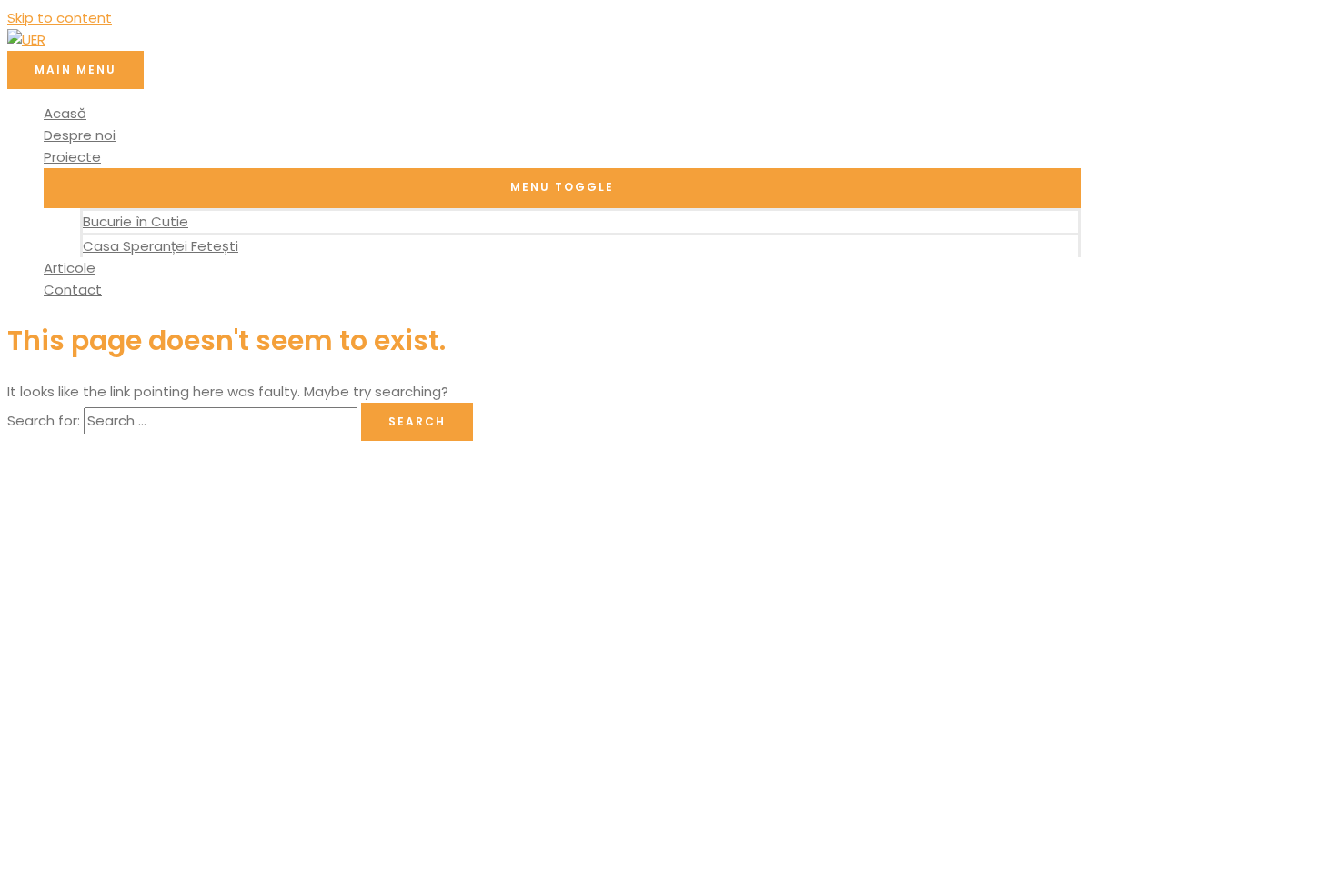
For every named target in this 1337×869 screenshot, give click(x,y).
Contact (73, 289)
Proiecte (72, 156)
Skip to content (59, 17)
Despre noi (80, 135)
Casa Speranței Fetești (160, 245)
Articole (70, 267)
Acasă (65, 113)
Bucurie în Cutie (135, 221)
